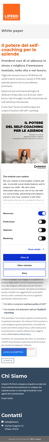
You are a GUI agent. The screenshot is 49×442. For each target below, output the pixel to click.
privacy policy (32, 304)
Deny (24, 273)
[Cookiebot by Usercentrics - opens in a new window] (34, 167)
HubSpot (38, 439)
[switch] (42, 222)
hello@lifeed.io (12, 421)
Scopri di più (7, 398)
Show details (34, 249)
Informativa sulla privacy (19, 334)
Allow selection (24, 265)
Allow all (24, 257)
